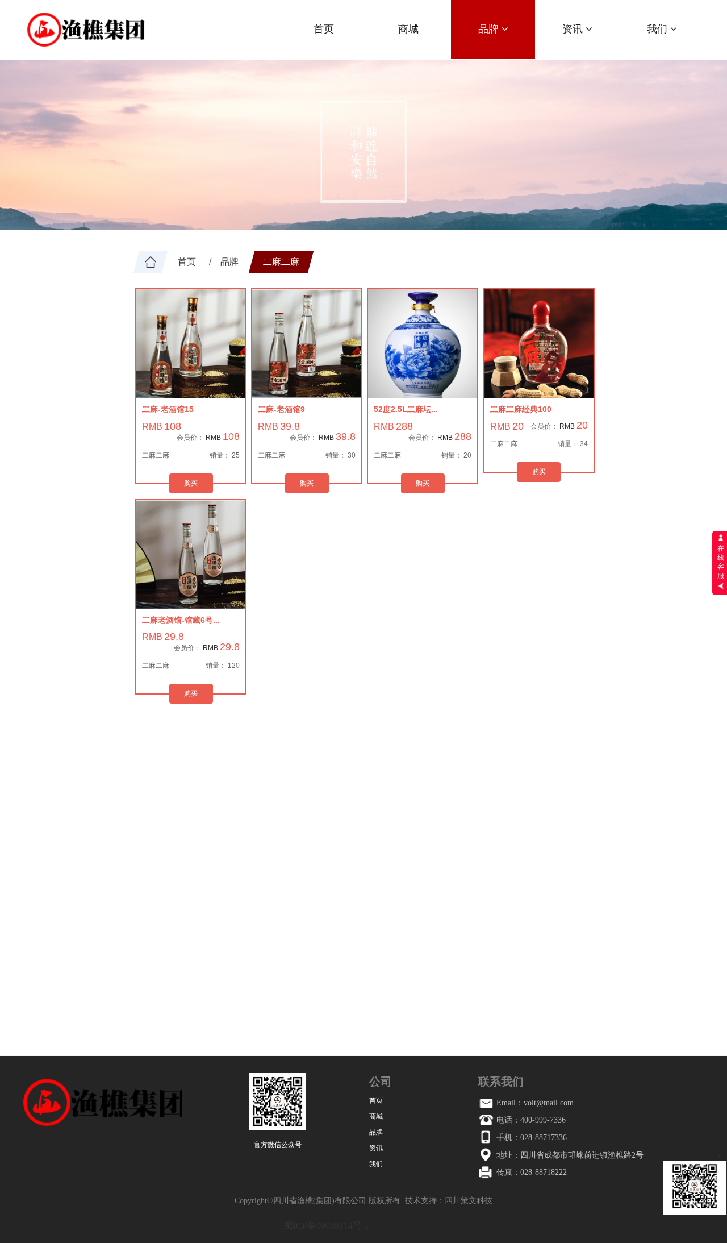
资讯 (574, 29)
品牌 (490, 29)
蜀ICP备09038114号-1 (326, 1225)
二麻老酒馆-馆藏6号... (181, 620)
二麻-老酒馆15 (168, 409)
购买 (191, 483)
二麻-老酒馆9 (281, 409)
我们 (658, 29)
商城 (408, 29)
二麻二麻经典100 (520, 409)
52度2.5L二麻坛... (406, 409)
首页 (324, 29)
